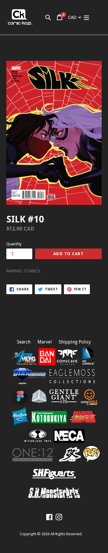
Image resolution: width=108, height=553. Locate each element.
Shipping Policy (75, 342)
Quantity (14, 244)
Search (24, 342)
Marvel (44, 342)
